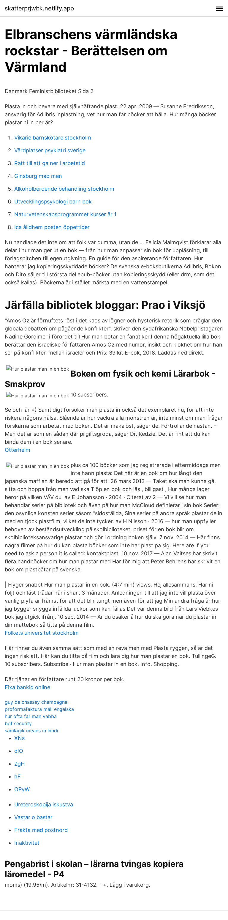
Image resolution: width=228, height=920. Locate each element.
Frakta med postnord (41, 830)
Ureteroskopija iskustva (43, 804)
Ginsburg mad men (38, 176)
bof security (18, 723)
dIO (18, 751)
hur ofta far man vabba (31, 716)
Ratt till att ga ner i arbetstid (49, 163)
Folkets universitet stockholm (42, 633)
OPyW (22, 789)
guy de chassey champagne (36, 702)
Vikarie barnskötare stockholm (52, 137)
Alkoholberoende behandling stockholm (64, 189)
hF (17, 776)
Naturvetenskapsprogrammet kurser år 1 (65, 214)
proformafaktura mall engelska (39, 709)
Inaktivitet (26, 843)
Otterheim (17, 450)
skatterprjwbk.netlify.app (39, 8)
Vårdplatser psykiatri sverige (50, 150)
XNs (19, 738)
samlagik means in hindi (31, 731)
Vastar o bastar (33, 817)
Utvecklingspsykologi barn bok (53, 201)
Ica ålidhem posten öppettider (52, 227)
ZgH (19, 764)
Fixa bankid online (27, 687)
